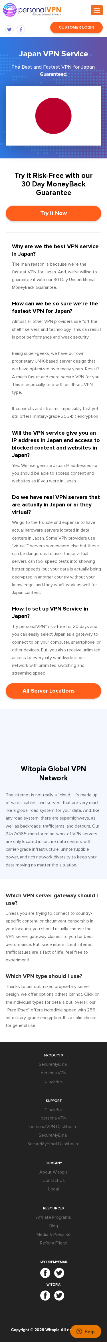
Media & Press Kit (54, 1234)
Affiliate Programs (53, 1217)
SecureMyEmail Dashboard (53, 1143)
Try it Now (53, 213)
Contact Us (54, 1180)
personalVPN (53, 1072)
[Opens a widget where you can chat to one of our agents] (85, 1332)
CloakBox (54, 1081)
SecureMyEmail (53, 1064)
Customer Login (76, 27)
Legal (53, 1189)
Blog (53, 1226)
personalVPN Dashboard (53, 1127)
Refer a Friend (53, 1243)
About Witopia (53, 1172)
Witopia (52, 1329)
